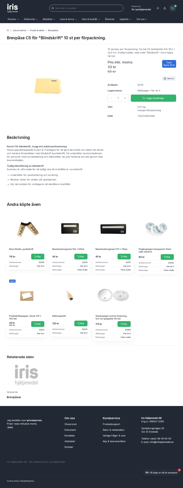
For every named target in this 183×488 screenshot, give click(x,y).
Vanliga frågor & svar (114, 435)
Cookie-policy (13, 481)
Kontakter (69, 435)
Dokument (70, 429)
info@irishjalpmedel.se (162, 442)
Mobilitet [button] (47, 19)
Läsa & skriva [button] (67, 19)
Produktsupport (111, 424)
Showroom (70, 424)
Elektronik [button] (29, 19)
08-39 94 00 (164, 438)
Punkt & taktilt (37, 30)
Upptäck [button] (124, 19)
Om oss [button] (141, 19)
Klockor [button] (12, 19)
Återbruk (110, 19)
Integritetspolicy (27, 481)
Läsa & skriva (19, 30)
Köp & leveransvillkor (114, 441)
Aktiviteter (69, 441)
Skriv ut (170, 78)
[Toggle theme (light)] (157, 8)
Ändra (10, 427)
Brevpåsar (53, 30)
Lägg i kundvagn (155, 98)
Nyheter (68, 447)
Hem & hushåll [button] (89, 19)
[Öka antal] (125, 98)
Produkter (12, 392)
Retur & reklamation (113, 429)
